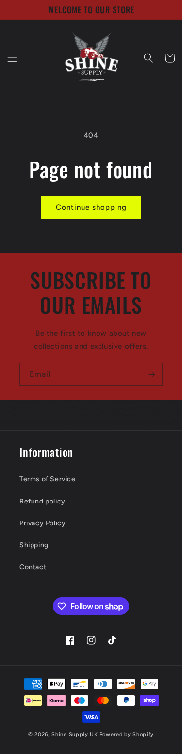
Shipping (34, 545)
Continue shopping (91, 207)
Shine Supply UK (74, 734)
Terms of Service (47, 479)
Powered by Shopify (126, 734)
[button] (12, 58)
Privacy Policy (42, 523)
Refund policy (42, 501)
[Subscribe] (151, 374)
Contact (32, 567)
